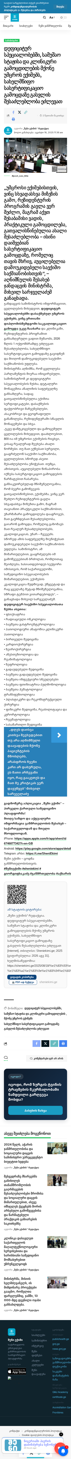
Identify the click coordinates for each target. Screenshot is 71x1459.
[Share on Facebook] (13, 112)
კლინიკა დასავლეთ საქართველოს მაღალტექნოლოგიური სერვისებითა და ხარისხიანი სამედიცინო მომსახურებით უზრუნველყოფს (21, 1251)
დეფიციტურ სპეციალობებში (42, 1008)
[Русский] (22, 1444)
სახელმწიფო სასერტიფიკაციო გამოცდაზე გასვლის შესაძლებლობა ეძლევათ (31, 1026)
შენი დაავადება (39, 1372)
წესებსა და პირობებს (33, 10)
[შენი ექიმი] (15, 17)
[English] (12, 1444)
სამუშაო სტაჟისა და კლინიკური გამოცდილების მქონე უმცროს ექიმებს (34, 1016)
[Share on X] (19, 112)
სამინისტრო (11, 40)
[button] (60, 7)
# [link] (40, 868)
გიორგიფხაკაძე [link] (16, 873)
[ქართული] (19, 1444)
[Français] (15, 1444)
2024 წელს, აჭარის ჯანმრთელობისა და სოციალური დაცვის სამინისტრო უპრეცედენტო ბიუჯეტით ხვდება (23, 1153)
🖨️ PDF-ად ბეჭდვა (23, 982)
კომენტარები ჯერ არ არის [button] (48, 1058)
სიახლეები (38, 1335)
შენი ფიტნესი (37, 1353)
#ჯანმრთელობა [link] (42, 873)
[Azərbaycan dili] (8, 1444)
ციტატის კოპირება (22, 977)
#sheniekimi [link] (30, 868)
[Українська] (26, 1444)
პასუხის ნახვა (35, 1110)
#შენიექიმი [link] (12, 868)
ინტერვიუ (38, 1346)
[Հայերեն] (5, 1444)
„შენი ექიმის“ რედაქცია (36, 128)
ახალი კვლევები (38, 1362)
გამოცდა (11, 328)
